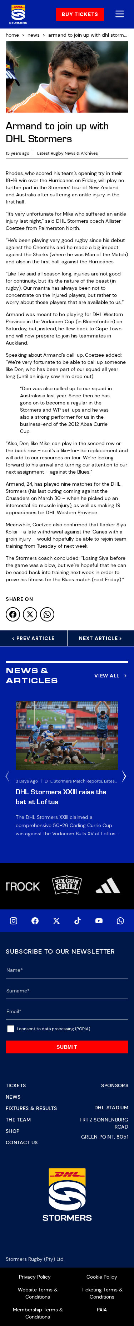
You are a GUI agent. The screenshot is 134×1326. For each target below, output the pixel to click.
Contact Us (22, 1142)
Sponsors (114, 1085)
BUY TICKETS (80, 14)
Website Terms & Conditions (38, 1293)
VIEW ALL (107, 675)
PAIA (102, 1309)
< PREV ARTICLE (33, 638)
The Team (18, 1119)
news (34, 35)
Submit (66, 1047)
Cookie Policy (101, 1277)
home (12, 35)
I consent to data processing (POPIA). (54, 1029)
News (13, 1097)
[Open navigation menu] (119, 14)
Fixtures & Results (31, 1108)
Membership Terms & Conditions (38, 1313)
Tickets (16, 1085)
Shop (12, 1131)
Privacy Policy (35, 1277)
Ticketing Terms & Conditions (102, 1293)
